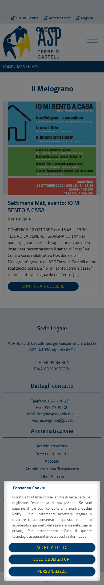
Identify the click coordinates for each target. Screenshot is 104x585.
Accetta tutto (52, 547)
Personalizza (52, 571)
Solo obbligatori (52, 559)
